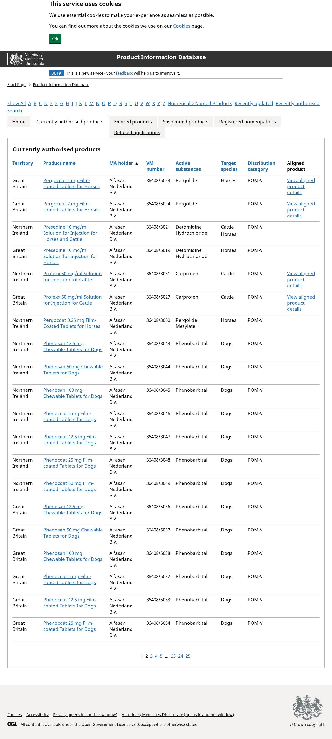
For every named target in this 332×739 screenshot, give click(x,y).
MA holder (121, 163)
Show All (16, 103)
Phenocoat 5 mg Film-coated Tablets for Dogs (69, 416)
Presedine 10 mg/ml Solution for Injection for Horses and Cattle (70, 233)
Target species (229, 166)
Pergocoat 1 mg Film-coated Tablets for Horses (71, 183)
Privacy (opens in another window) (85, 714)
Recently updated (254, 103)
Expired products (133, 122)
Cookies (181, 26)
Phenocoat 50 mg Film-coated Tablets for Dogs (69, 486)
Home (19, 122)
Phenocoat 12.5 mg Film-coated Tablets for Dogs (70, 439)
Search (14, 111)
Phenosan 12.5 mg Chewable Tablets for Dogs (72, 346)
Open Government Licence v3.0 (110, 724)
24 (180, 656)
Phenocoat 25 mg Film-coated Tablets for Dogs (69, 463)
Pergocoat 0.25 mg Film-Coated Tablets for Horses (71, 323)
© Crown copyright (307, 724)
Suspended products (185, 122)
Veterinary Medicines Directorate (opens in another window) (178, 714)
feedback (124, 73)
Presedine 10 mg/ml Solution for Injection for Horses (70, 256)
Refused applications (137, 133)
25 (187, 656)
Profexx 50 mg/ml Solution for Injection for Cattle (72, 276)
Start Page (16, 84)
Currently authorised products (69, 122)
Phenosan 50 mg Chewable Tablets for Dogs (73, 370)
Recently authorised (298, 103)
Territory (22, 163)
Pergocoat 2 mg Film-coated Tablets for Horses (71, 206)
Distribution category (261, 166)
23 (173, 656)
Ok (55, 38)
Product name (59, 163)
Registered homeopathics (247, 122)
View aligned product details (301, 186)
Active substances (188, 166)
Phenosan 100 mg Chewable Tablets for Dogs (72, 393)
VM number (155, 166)
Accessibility (37, 714)
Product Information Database (161, 57)
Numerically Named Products (200, 103)
